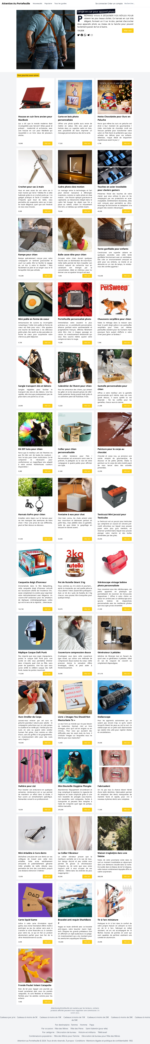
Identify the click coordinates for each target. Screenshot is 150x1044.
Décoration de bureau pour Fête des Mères (101, 1036)
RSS (131, 1040)
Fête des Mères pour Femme (67, 1036)
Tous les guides (60, 3)
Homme (83, 1024)
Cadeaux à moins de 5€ (27, 1017)
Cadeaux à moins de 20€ (98, 1017)
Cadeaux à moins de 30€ (122, 1017)
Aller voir (128, 30)
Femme (74, 1024)
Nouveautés (37, 3)
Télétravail (102, 1032)
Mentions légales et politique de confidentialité (107, 1040)
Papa (92, 1024)
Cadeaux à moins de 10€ (50, 1017)
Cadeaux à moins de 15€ (74, 1017)
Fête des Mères (61, 1028)
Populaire (48, 3)
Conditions (80, 1040)
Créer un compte (115, 3)
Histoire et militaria (87, 1032)
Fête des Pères (77, 1028)
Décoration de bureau (66, 1032)
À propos (70, 1040)
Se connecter (101, 3)
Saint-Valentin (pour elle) (97, 1028)
